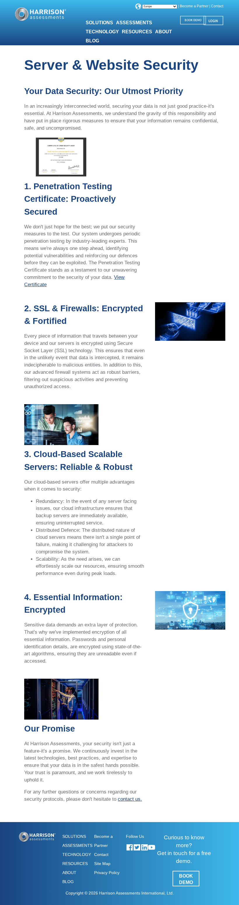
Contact (217, 6)
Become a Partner (194, 6)
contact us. (130, 799)
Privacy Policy (106, 872)
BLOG (92, 40)
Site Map (102, 863)
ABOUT (69, 872)
